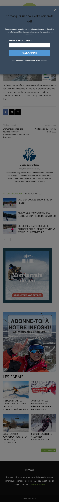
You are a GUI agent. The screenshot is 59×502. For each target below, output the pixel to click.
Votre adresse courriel (20, 40)
